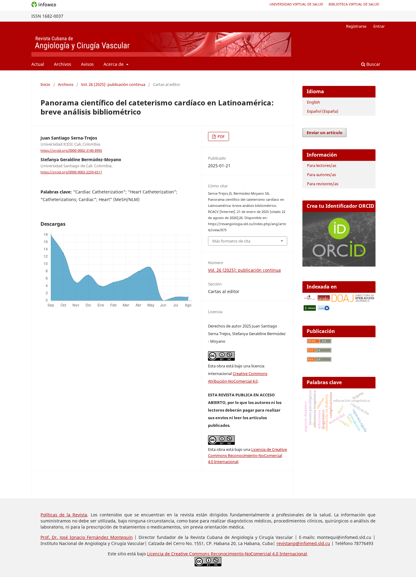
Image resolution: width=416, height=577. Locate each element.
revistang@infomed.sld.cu (303, 543)
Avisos (87, 64)
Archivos (62, 64)
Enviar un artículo (324, 132)
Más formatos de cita (231, 241)
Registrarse (356, 26)
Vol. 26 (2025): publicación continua (113, 84)
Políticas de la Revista (64, 515)
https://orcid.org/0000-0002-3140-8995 (71, 150)
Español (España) (322, 111)
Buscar (372, 64)
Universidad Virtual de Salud (296, 4)
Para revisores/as (322, 183)
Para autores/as (321, 174)
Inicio (45, 84)
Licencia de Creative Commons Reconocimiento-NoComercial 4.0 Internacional (247, 455)
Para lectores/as (321, 165)
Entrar (379, 26)
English (313, 102)
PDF (221, 136)
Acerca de (114, 64)
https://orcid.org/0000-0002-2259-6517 (71, 172)
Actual (37, 64)
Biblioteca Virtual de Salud (354, 4)
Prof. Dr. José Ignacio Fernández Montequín (87, 537)
